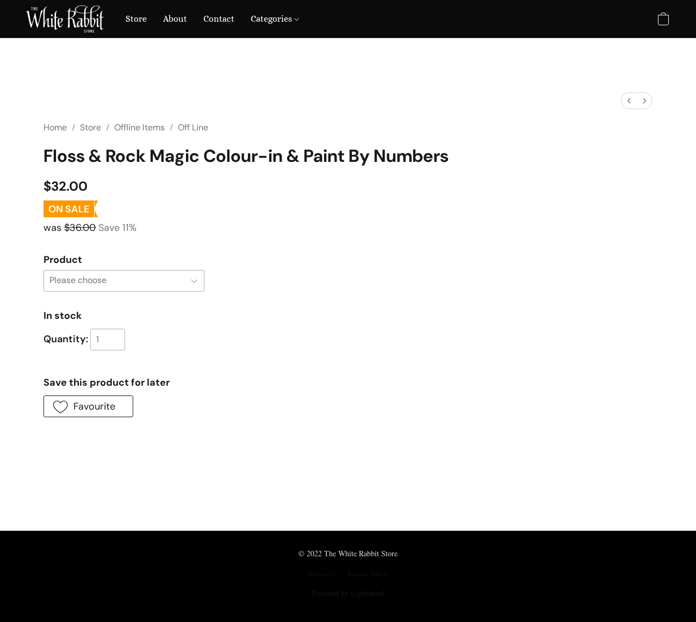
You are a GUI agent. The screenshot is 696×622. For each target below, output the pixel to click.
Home (55, 127)
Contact (218, 19)
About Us (322, 574)
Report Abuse (368, 574)
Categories (272, 19)
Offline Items (139, 127)
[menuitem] (629, 101)
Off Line (193, 127)
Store (136, 19)
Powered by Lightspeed (348, 593)
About (175, 19)
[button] (65, 19)
